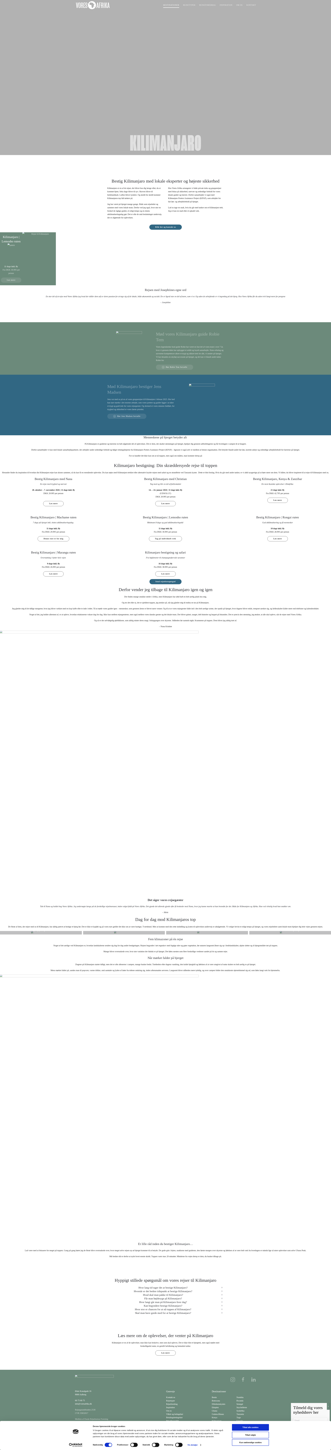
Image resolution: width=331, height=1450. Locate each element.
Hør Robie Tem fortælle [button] (176, 367)
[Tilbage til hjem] (93, 5)
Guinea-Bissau (218, 1414)
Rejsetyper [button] (189, 5)
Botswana (216, 1401)
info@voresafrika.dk (83, 1404)
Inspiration (226, 5)
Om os (239, 5)
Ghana (214, 1411)
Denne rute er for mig (53, 539)
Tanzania (240, 1414)
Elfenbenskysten (218, 1404)
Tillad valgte (250, 1435)
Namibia (239, 1397)
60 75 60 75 (80, 1400)
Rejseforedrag (172, 1404)
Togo (238, 1417)
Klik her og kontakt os (165, 227)
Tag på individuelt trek (165, 539)
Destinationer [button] (171, 5)
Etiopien (215, 1407)
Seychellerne (241, 1407)
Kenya (214, 1417)
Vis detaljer (192, 1445)
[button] (5, 932)
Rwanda (239, 1401)
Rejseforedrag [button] (207, 5)
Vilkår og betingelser (174, 1414)
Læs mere (11, 280)
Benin (214, 1397)
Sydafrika (240, 1411)
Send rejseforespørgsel (165, 582)
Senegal (239, 1404)
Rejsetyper (170, 1401)
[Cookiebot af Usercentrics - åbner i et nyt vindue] (75, 1445)
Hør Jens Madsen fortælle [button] (128, 416)
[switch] (134, 1445)
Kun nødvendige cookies (250, 1442)
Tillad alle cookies (250, 1427)
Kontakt (251, 5)
